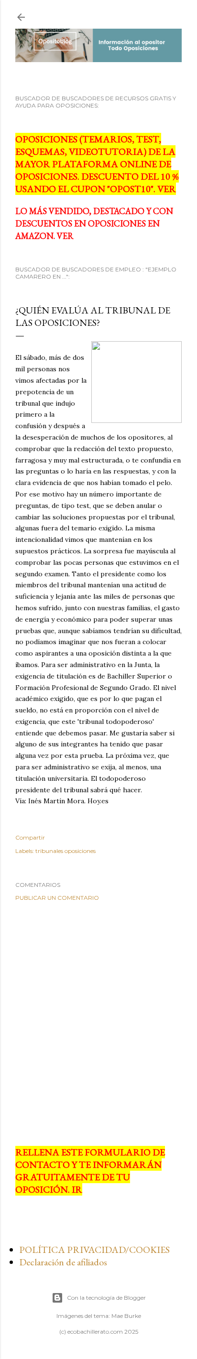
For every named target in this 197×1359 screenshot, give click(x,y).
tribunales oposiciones (65, 850)
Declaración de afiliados (63, 1262)
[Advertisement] (98, 1023)
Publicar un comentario (57, 897)
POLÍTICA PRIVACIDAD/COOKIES (94, 1249)
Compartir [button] (30, 837)
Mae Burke (126, 1315)
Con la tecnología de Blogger (106, 1297)
